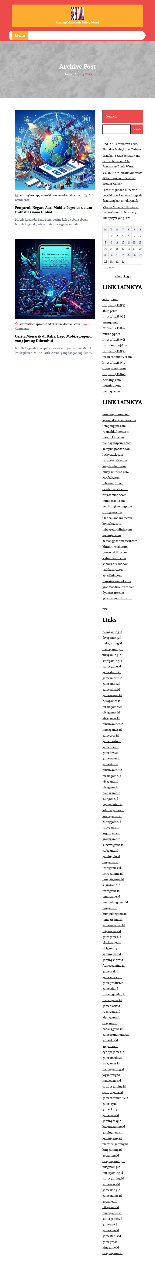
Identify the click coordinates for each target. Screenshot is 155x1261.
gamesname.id (112, 1195)
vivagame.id (110, 781)
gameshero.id (111, 672)
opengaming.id (112, 804)
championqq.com (114, 368)
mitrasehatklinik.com (117, 529)
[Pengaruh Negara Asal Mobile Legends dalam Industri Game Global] (55, 150)
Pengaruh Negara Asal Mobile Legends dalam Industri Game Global (53, 210)
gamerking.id (111, 1109)
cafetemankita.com (115, 489)
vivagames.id (111, 718)
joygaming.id (111, 1075)
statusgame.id (111, 666)
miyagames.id (111, 931)
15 (111, 249)
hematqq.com (111, 379)
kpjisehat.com (111, 523)
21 (105, 255)
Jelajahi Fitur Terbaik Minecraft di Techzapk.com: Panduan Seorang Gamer (122, 178)
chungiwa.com (112, 512)
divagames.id (111, 712)
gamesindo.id (111, 683)
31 (123, 261)
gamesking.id (111, 1190)
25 (128, 255)
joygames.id (110, 1046)
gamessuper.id (112, 695)
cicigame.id (109, 1023)
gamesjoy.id (110, 1040)
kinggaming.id (112, 1149)
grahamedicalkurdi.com (118, 587)
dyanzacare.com (113, 592)
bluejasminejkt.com (115, 472)
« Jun (118, 276)
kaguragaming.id (113, 1126)
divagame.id (110, 787)
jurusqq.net (110, 322)
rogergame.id (111, 1011)
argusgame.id (111, 833)
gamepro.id (110, 1241)
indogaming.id (112, 643)
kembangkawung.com (117, 506)
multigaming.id (112, 1172)
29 (111, 261)
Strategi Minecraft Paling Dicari (77, 22)
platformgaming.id (115, 1144)
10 (123, 242)
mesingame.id (111, 775)
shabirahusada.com (115, 564)
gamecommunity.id (115, 1097)
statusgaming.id (113, 1178)
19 (134, 249)
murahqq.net (111, 333)
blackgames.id (111, 942)
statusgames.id (112, 1218)
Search (111, 116)
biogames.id (110, 862)
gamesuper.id (111, 758)
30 (117, 261)
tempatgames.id (113, 879)
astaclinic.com (112, 575)
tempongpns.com (114, 425)
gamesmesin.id (112, 678)
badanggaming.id (114, 994)
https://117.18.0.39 (113, 316)
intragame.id (111, 890)
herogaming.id (112, 632)
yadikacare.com (112, 569)
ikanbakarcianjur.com (117, 518)
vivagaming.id (111, 655)
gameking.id (110, 1230)
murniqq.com (111, 385)
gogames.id (109, 1201)
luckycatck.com (112, 454)
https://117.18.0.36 (113, 305)
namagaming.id (112, 649)
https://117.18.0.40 (114, 374)
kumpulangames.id (115, 902)
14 (105, 249)
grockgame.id (111, 839)
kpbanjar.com (111, 535)
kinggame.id (110, 1247)
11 (129, 242)
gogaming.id (110, 1155)
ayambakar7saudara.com (119, 420)
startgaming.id (112, 660)
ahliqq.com (109, 310)
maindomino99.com (115, 345)
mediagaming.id (113, 1069)
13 (140, 242)
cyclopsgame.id (112, 1092)
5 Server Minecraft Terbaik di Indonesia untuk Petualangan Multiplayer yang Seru (120, 212)
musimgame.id (112, 770)
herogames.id (111, 701)
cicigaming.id (111, 948)
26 (134, 255)
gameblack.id (111, 1006)
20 (140, 249)
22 (111, 255)
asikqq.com (110, 299)
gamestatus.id (111, 1236)
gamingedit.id (111, 954)
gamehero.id (110, 747)
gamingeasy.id (111, 1121)
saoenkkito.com (113, 437)
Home (67, 74)
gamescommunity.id (115, 1034)
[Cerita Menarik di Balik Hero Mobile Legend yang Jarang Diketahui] (55, 278)
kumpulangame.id (114, 913)
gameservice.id (112, 977)
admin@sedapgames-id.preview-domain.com (49, 195)
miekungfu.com (112, 483)
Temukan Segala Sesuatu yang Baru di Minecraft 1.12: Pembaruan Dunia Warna (121, 161)
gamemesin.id (111, 741)
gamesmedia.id (112, 1057)
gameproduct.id (112, 982)
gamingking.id (112, 1138)
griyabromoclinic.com (117, 598)
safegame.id (110, 850)
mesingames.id (112, 706)
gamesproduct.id (113, 925)
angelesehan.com (114, 466)
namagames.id (112, 729)
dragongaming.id (113, 1161)
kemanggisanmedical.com (119, 540)
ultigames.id (110, 1207)
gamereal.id (110, 971)
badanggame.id (112, 1029)
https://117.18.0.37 (113, 362)
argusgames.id (112, 816)
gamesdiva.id (111, 689)
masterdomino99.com (117, 356)
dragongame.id (112, 1253)
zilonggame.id (111, 821)
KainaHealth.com (114, 558)
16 (117, 249)
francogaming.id (113, 965)
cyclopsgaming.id (114, 1086)
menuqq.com (111, 391)
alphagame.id (111, 1017)
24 (123, 255)
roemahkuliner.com (115, 431)
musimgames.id (112, 724)
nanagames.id (111, 1080)
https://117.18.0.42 (113, 328)
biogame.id (109, 908)
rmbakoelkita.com (114, 460)
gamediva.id (110, 752)
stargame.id (110, 798)
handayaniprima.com (116, 443)
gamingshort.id (112, 960)
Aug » (127, 276)
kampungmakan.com (116, 449)
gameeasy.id (110, 1224)
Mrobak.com (110, 477)
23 (117, 255)
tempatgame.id (112, 919)
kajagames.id (111, 1063)
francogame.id (112, 1000)
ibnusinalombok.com (116, 581)
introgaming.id (112, 873)
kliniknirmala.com (115, 546)
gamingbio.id (111, 856)
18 (129, 249)
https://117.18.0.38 (113, 351)
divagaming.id (111, 637)
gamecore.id (110, 735)
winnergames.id (113, 810)
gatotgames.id (111, 936)
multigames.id (112, 1213)
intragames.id (111, 867)
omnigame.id (111, 896)
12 (134, 242)
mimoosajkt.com (113, 500)
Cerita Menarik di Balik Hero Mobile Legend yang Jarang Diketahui (53, 338)
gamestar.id (110, 764)
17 (123, 249)
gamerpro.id (110, 1115)
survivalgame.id (113, 844)
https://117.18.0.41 (113, 339)
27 (140, 255)
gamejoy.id (109, 1103)
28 (105, 261)
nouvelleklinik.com (115, 552)
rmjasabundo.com (114, 494)
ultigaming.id (111, 1167)
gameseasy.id (111, 1184)
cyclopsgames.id (113, 1051)
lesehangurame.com (115, 414)
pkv (104, 609)
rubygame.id (110, 827)
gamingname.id (112, 1132)
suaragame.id (111, 885)
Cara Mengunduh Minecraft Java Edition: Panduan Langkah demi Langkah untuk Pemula (122, 195)
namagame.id (111, 793)
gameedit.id (110, 988)
